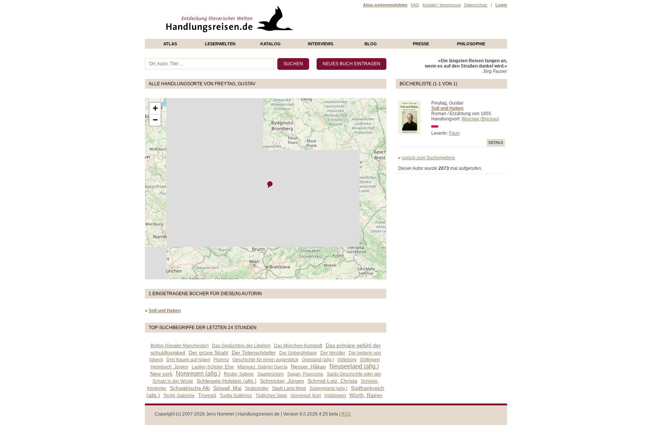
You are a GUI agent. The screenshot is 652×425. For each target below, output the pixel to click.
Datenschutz (475, 5)
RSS (346, 414)
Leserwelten (220, 44)
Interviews (320, 44)
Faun (454, 133)
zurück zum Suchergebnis (428, 157)
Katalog (270, 44)
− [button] (155, 120)
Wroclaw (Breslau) (480, 119)
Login (501, 5)
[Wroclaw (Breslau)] (270, 185)
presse (421, 44)
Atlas (170, 44)
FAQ (415, 5)
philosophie (471, 44)
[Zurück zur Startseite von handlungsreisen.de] (284, 36)
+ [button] (155, 108)
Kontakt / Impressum (442, 5)
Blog (370, 44)
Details (496, 143)
